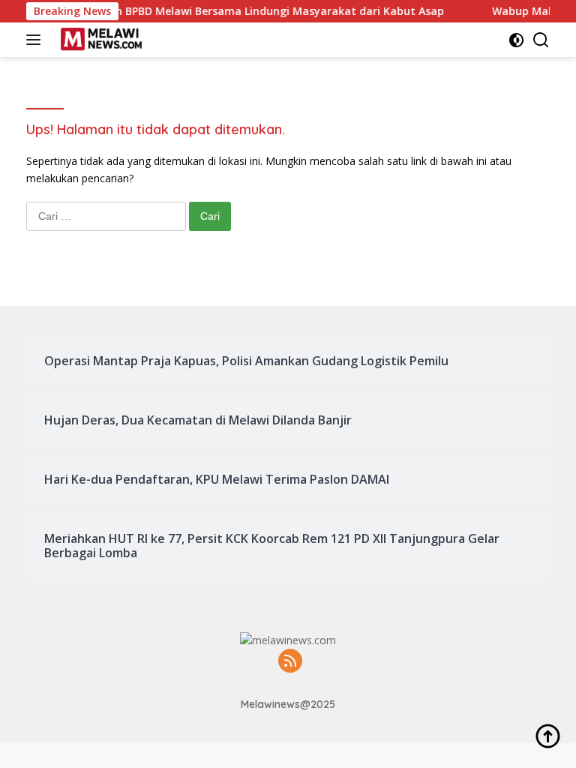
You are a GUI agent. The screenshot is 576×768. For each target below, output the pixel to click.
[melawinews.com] (99, 39)
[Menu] (36, 39)
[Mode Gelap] (516, 40)
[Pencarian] (541, 40)
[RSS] (290, 662)
